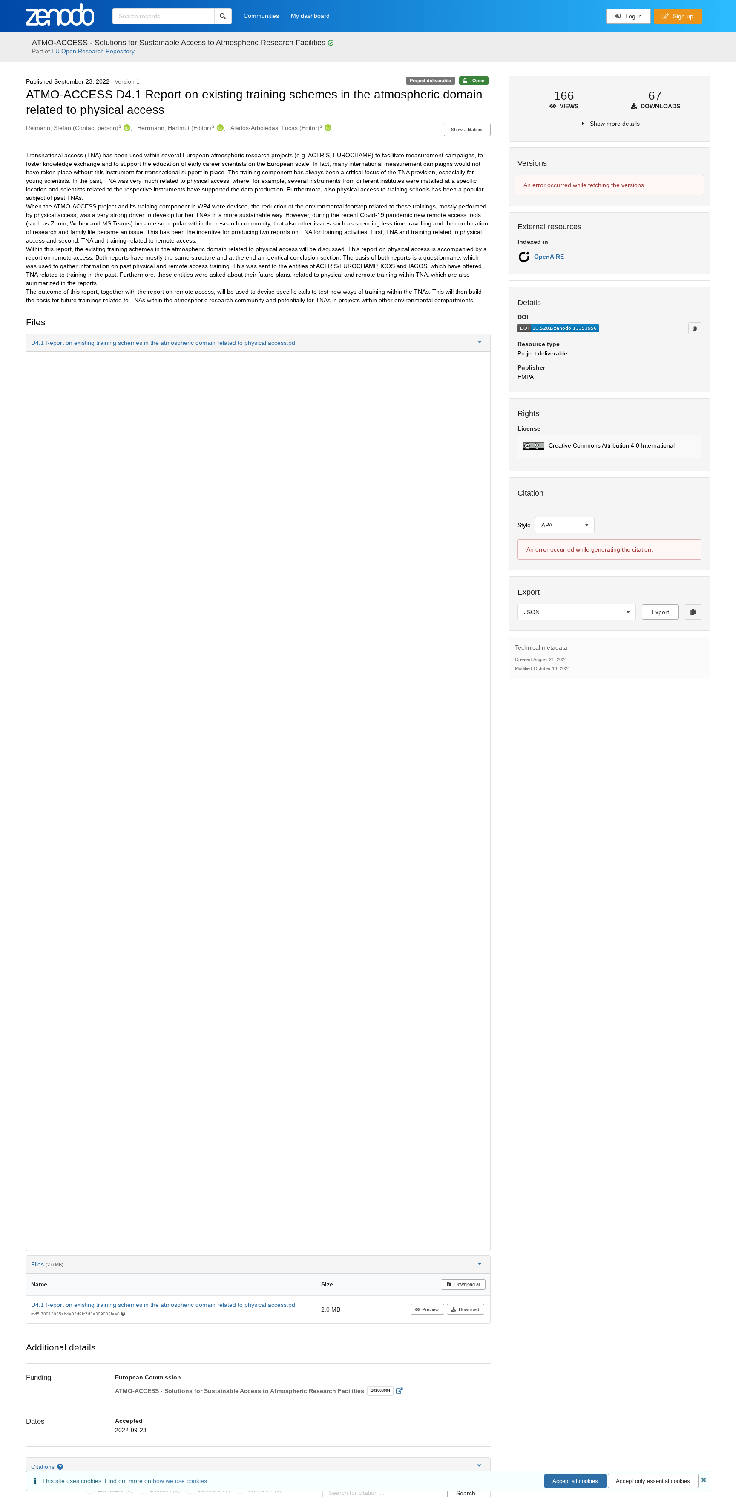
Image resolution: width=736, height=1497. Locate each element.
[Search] (223, 16)
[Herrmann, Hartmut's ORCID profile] (219, 128)
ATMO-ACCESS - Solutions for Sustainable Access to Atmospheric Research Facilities (180, 42)
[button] (258, 343)
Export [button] (660, 612)
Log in (633, 16)
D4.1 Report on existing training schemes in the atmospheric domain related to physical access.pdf (164, 1304)
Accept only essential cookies (653, 1481)
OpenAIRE (549, 256)
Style (524, 525)
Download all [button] (466, 1284)
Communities (261, 15)
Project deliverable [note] (430, 80)
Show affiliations (467, 129)
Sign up (682, 16)
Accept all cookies (575, 1481)
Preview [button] (430, 1309)
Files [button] (47, 1264)
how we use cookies (180, 1480)
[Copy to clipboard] (694, 328)
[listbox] (565, 525)
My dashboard (310, 15)
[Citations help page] (61, 1466)
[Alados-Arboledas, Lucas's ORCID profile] (326, 128)
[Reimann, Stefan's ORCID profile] (125, 128)
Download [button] (469, 1309)
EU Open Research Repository (93, 51)
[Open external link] (402, 1390)
